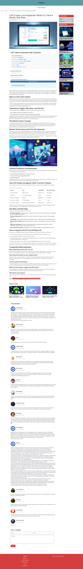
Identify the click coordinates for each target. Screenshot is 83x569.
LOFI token (21, 278)
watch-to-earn (27, 278)
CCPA (25, 564)
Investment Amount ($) (15, 71)
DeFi (32, 278)
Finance (6, 10)
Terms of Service (25, 560)
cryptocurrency (37, 278)
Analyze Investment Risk (33, 81)
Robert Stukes (14, 19)
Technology (66, 21)
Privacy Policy (25, 562)
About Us (25, 558)
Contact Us (25, 565)
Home (2, 10)
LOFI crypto (15, 278)
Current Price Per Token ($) (16, 75)
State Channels (41, 7)
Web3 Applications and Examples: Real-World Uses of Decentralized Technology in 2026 (32, 296)
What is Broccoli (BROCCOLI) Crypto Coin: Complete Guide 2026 (16, 296)
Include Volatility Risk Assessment (19, 79)
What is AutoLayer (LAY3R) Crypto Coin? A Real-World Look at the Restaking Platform (49, 296)
